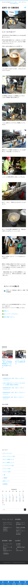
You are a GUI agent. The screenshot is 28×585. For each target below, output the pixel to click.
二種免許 (5, 477)
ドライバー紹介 (7, 471)
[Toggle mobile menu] (25, 7)
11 (6, 497)
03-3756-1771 (14, 3)
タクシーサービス (7, 453)
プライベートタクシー (7, 525)
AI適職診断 (6, 553)
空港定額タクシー (7, 527)
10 (3, 497)
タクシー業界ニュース (8, 462)
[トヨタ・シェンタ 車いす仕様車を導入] (20, 350)
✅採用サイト (5, 311)
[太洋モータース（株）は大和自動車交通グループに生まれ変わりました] (7, 350)
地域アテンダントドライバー (20, 531)
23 (23, 499)
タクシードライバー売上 (9, 456)
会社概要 (18, 544)
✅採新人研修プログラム (8, 317)
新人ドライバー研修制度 (7, 548)
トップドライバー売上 (8, 465)
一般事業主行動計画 (20, 548)
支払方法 (5, 530)
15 (20, 497)
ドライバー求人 (7, 468)
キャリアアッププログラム (7, 544)
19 (9, 499)
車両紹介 (5, 529)
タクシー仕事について (8, 459)
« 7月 (3, 504)
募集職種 (18, 534)
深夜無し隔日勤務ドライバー (20, 528)
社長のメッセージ (20, 522)
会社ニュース (6, 481)
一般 (4, 474)
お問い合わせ (19, 550)
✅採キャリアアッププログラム (10, 314)
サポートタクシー (7, 522)
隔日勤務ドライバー (20, 525)
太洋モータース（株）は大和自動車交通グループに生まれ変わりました (7, 363)
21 (16, 499)
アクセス (18, 545)
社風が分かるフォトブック (7, 551)
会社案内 (17, 540)
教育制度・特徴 (7, 540)
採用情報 (5, 484)
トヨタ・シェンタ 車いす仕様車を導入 (20, 361)
